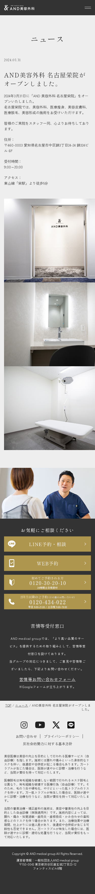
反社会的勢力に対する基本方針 (47, 743)
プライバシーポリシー (61, 736)
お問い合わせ (26, 736)
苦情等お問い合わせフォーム (47, 679)
